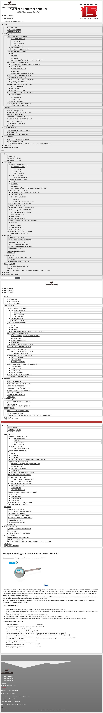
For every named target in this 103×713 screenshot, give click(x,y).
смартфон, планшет (18, 613)
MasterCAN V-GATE (17, 86)
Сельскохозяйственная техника (19, 112)
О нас (6, 25)
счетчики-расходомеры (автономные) (25, 64)
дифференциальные (18, 69)
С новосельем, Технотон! (8, 699)
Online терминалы (18, 39)
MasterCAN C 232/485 (18, 90)
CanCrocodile (16, 97)
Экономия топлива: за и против (9, 690)
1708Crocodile (16, 95)
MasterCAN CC (16, 88)
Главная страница (8, 558)
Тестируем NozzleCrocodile (8, 693)
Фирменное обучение (15, 142)
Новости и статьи (14, 32)
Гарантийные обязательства (18, 139)
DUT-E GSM (14, 56)
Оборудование (9, 34)
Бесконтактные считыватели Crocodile (22, 92)
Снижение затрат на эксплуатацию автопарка (13, 704)
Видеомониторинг (11, 147)
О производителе (14, 30)
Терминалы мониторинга (17, 37)
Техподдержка (9, 136)
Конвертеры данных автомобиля (19, 84)
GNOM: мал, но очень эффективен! (10, 701)
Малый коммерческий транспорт (19, 119)
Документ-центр (10, 127)
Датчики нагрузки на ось (16, 77)
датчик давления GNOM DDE (21, 82)
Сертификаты (12, 132)
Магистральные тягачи (16, 110)
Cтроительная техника (15, 114)
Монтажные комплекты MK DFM (19, 75)
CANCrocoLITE (16, 99)
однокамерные (16, 67)
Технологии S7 (33, 609)
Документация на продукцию (18, 134)
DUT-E (13, 54)
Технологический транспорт (18, 117)
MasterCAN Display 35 (21, 49)
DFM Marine (15, 71)
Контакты (7, 145)
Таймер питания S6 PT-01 (19, 105)
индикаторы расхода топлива (22, 73)
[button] (51, 150)
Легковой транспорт (15, 121)
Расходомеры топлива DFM (17, 62)
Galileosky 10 (19, 43)
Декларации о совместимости (18, 130)
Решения (7, 107)
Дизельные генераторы (16, 123)
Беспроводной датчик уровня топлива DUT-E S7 (28, 60)
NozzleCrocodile (17, 101)
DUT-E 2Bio (14, 58)
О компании (12, 28)
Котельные (11, 125)
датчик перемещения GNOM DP (22, 80)
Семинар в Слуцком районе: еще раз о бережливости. (15, 696)
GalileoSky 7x (18, 45)
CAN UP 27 (17, 41)
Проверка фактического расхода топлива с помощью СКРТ (29, 144)
